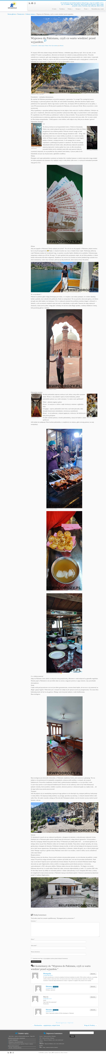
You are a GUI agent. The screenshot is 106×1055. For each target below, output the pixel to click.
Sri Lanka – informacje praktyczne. (15, 1047)
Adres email (34, 945)
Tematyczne (20, 14)
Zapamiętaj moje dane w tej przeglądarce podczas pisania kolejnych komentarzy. (50, 958)
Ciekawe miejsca (30, 14)
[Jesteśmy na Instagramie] (35, 3)
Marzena (61, 45)
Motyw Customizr (64, 1052)
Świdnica (62, 9)
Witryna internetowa (35, 951)
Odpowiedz (93, 973)
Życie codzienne (55, 45)
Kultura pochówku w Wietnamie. (50, 1036)
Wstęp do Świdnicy (90, 1025)
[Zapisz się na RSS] (30, 3)
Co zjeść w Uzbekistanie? (13, 1040)
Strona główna (12, 14)
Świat (86, 9)
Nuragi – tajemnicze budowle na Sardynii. (50, 1047)
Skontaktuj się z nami (97, 9)
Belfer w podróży (45, 1052)
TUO (40, 1038)
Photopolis (47, 974)
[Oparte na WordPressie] (52, 1052)
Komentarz (34, 921)
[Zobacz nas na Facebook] (32, 3)
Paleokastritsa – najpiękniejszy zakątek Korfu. (46, 1025)
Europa (78, 9)
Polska (70, 9)
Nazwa (33, 939)
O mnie (54, 9)
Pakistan (47, 45)
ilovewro (41, 1036)
